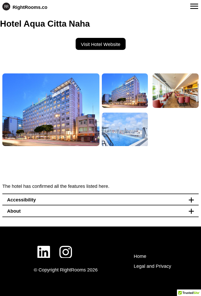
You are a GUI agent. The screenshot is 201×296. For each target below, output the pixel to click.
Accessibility (21, 199)
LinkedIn (43, 248)
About (14, 211)
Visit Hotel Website (100, 44)
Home (140, 256)
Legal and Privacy (152, 266)
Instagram (65, 248)
